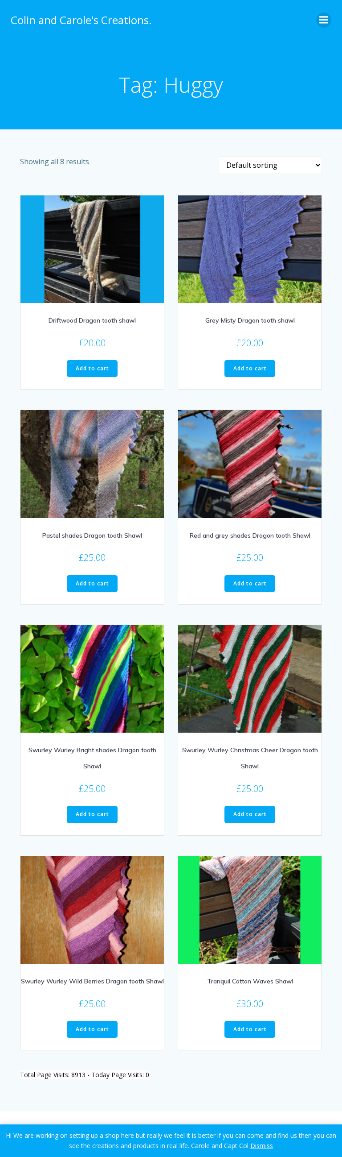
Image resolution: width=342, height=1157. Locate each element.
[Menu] (323, 20)
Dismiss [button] (261, 1145)
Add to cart (92, 368)
